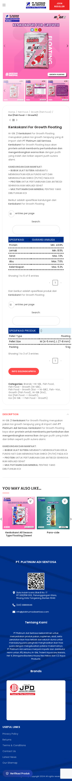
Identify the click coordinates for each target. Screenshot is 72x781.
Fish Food (23, 112)
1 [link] (55, 282)
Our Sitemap (10, 762)
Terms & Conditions (14, 745)
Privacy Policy (10, 733)
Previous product (10, 120)
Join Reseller (59, 5)
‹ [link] (49, 282)
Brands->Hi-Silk (32, 384)
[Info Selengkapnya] (30, 501)
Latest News (9, 757)
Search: (36, 221)
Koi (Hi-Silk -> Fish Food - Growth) (28, 398)
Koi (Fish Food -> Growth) (23, 115)
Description (10, 414)
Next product (16, 120)
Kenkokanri (25, 133)
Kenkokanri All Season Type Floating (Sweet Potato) (18, 535)
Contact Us (9, 751)
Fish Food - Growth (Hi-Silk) (24, 386)
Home (11, 112)
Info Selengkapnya (24, 371)
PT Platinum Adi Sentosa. (37, 141)
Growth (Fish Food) (41, 112)
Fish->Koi (54, 389)
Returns (7, 739)
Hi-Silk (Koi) (39, 392)
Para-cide (53, 532)
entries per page (24, 213)
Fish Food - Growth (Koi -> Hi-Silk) (28, 389)
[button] (29, 240)
